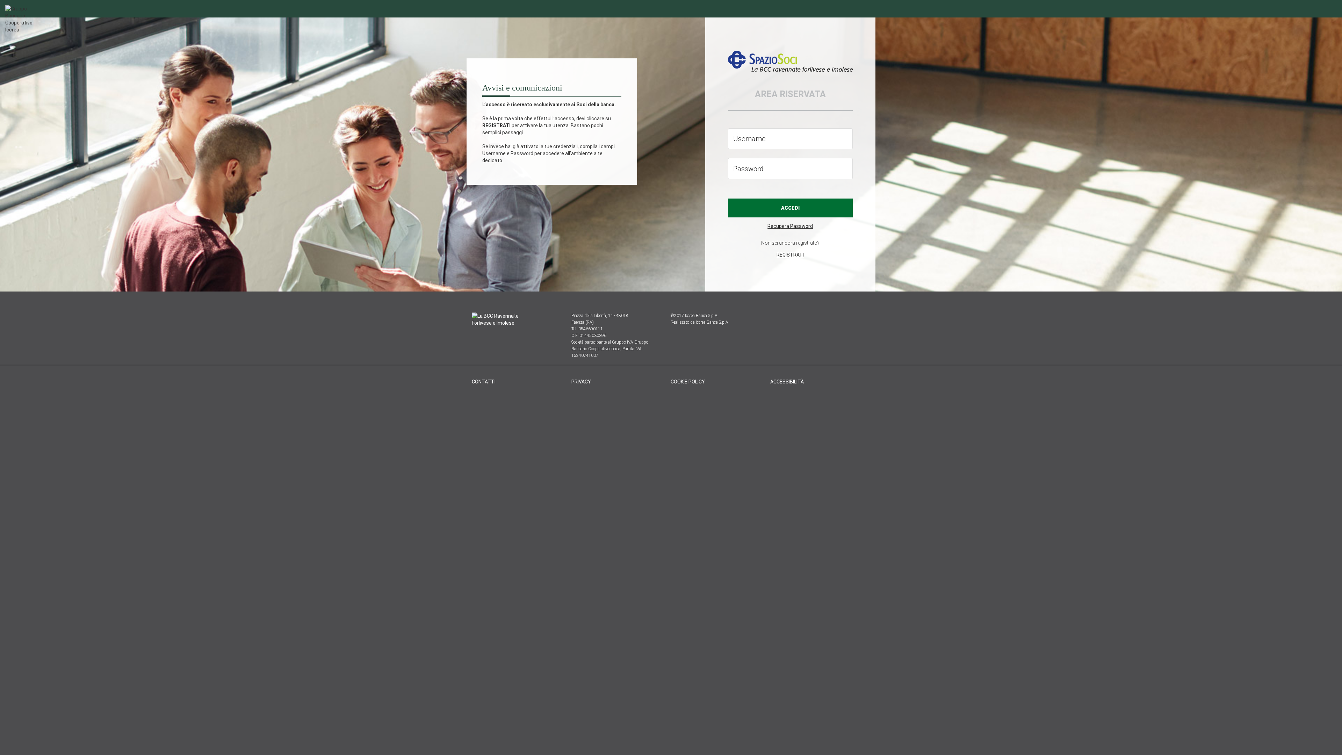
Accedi (790, 208)
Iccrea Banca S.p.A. (712, 322)
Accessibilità (787, 381)
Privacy (581, 381)
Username (749, 139)
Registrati (790, 255)
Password (748, 168)
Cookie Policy (688, 381)
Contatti (484, 381)
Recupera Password (790, 226)
